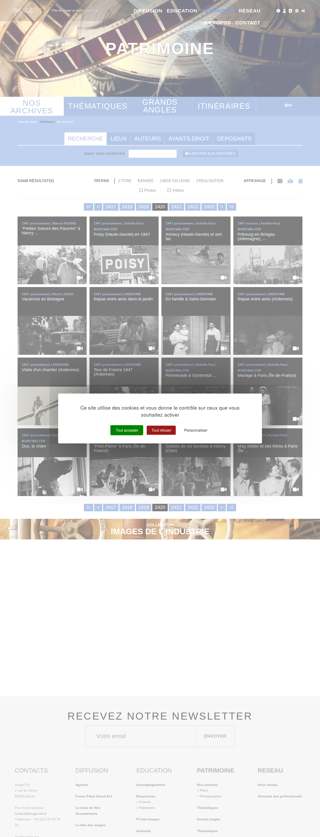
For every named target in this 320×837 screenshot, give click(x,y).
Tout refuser (161, 430)
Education (182, 10)
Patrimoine (218, 10)
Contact (247, 22)
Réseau (249, 10)
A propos (217, 22)
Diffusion (148, 10)
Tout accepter (127, 430)
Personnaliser (195, 430)
